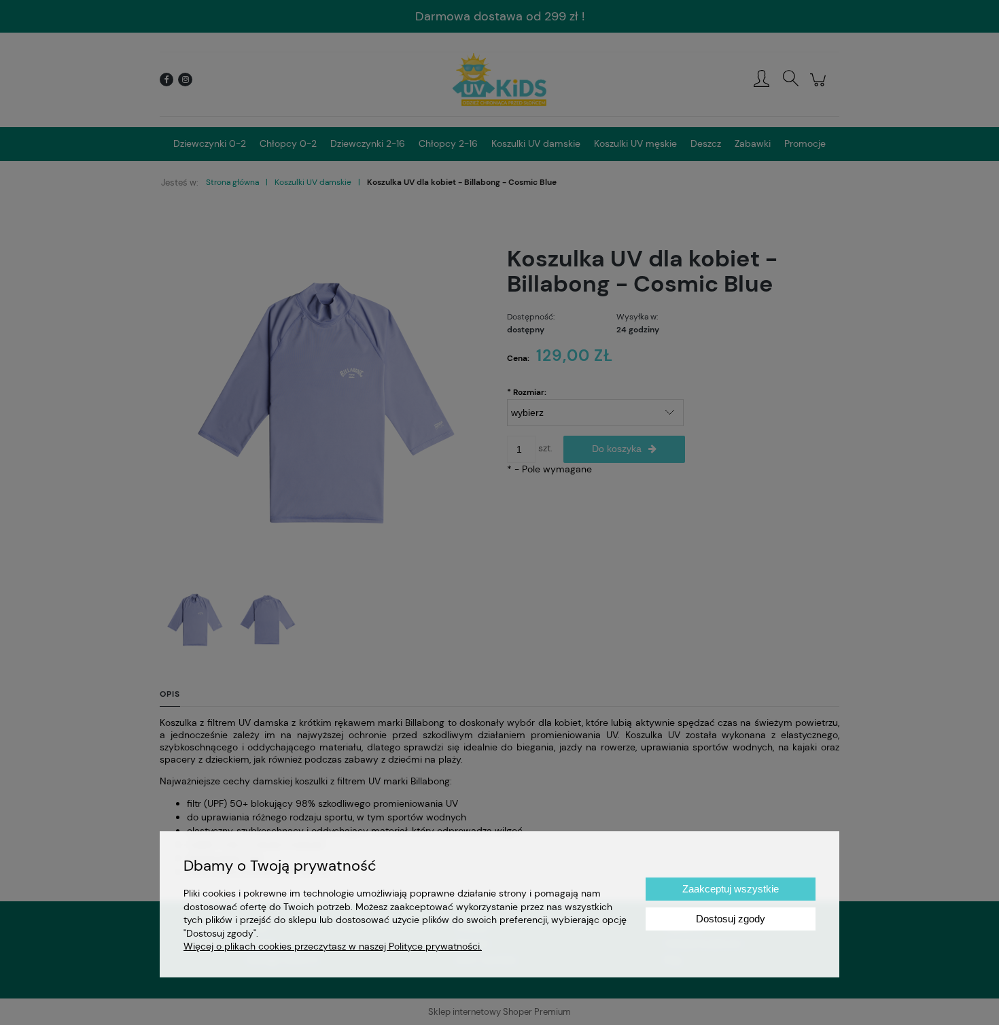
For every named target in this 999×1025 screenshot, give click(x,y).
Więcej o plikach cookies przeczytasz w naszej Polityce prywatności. (332, 946)
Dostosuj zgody (730, 918)
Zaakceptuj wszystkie (730, 888)
